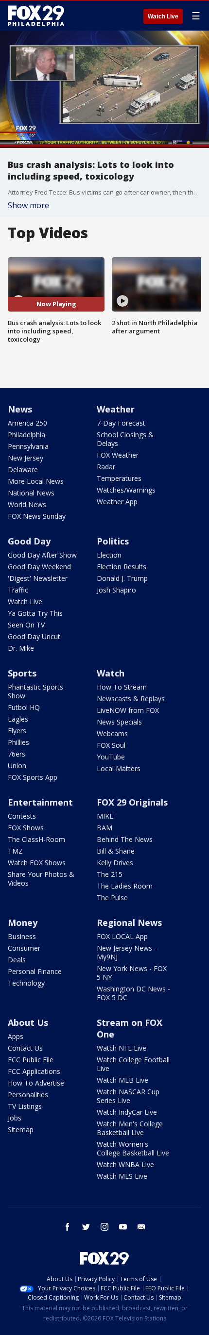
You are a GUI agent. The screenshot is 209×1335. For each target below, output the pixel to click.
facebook (67, 1227)
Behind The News (125, 839)
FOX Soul (111, 745)
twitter (86, 1227)
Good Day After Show (42, 555)
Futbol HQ (24, 707)
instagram (104, 1227)
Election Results (121, 566)
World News (27, 504)
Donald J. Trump (122, 578)
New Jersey (25, 457)
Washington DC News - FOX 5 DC (133, 993)
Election (109, 555)
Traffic (18, 589)
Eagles (18, 719)
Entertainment (40, 802)
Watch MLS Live (122, 1176)
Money (22, 922)
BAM (104, 827)
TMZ (15, 851)
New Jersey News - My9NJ (127, 952)
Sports (22, 673)
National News (31, 492)
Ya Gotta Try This (35, 613)
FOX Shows (26, 827)
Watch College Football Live (133, 1064)
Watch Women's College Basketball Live (133, 1148)
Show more (28, 205)
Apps (15, 1036)
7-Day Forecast (121, 423)
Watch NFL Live (121, 1048)
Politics (113, 541)
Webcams (112, 733)
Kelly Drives (115, 862)
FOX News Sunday (37, 516)
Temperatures (119, 478)
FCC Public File (30, 1059)
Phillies (18, 742)
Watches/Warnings (126, 489)
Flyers (17, 730)
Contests (22, 816)
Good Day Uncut (34, 636)
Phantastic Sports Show (35, 691)
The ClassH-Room (36, 839)
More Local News (36, 481)
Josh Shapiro (116, 589)
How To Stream (122, 687)
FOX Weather (118, 455)
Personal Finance (35, 971)
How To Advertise (36, 1083)
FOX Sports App (32, 777)
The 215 (109, 874)
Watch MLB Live (122, 1080)
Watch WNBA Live (125, 1164)
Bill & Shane (116, 851)
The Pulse (112, 897)
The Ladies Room (125, 885)
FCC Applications (34, 1071)
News (20, 409)
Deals (17, 959)
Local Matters (118, 768)
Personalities (28, 1094)
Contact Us (25, 1048)
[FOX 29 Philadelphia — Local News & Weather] (36, 15)
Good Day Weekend (39, 566)
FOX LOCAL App (122, 936)
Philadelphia (26, 434)
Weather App (117, 501)
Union (17, 765)
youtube (123, 1227)
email (141, 1227)
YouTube (111, 756)
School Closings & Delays (125, 439)
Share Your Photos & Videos (41, 879)
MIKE (105, 816)
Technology (26, 983)
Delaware (23, 469)
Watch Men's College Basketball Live (130, 1128)
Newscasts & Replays (131, 698)
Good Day (29, 541)
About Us (28, 1022)
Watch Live (163, 16)
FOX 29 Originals (132, 802)
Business (22, 936)
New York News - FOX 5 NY (132, 973)
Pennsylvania (28, 446)
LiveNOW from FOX (128, 710)
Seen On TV (26, 624)
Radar (106, 466)
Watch (110, 673)
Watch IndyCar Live (127, 1112)
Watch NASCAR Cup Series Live (128, 1096)
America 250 (27, 423)
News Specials (119, 721)
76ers (16, 753)
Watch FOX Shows (37, 862)
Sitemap (21, 1129)
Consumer (24, 948)
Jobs (14, 1117)
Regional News (129, 922)
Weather (116, 409)
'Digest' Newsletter (38, 578)
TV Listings (25, 1106)
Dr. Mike (21, 648)
